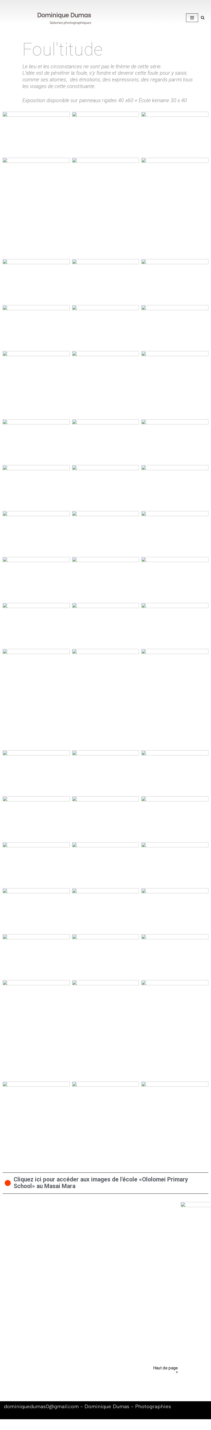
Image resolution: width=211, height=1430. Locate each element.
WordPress (53, 1424)
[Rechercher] (203, 18)
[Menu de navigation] (192, 17)
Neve (9, 1424)
